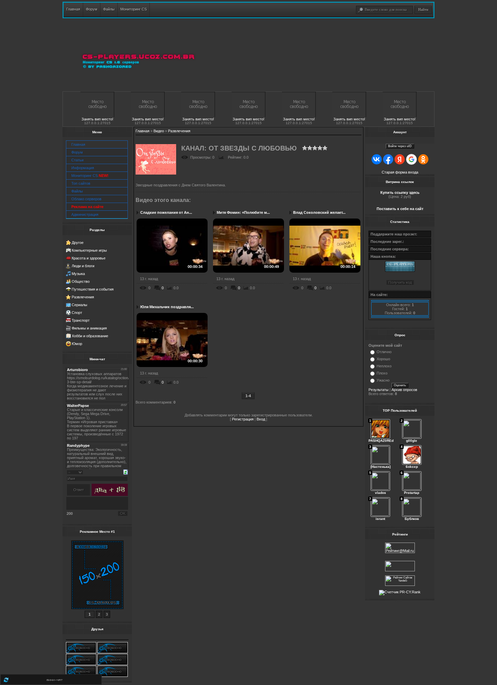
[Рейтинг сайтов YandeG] (400, 585)
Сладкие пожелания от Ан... (166, 212)
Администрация (84, 214)
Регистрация (243, 419)
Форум (77, 152)
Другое (78, 243)
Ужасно (383, 380)
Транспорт (81, 320)
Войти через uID (400, 146)
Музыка (78, 274)
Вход (261, 419)
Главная (78, 144)
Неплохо (384, 366)
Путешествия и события (93, 289)
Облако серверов (86, 199)
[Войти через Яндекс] (400, 159)
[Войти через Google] (411, 159)
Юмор (77, 344)
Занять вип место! (97, 119)
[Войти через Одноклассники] (423, 159)
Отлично (384, 352)
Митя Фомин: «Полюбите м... (243, 212)
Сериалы (79, 305)
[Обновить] (125, 472)
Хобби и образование (90, 336)
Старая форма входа (400, 172)
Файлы (77, 191)
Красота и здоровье (88, 258)
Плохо (382, 373)
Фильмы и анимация (89, 328)
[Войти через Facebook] (388, 159)
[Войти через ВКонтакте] (377, 159)
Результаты (378, 390)
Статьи (77, 160)
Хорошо (383, 359)
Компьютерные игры (89, 250)
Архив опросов (404, 390)
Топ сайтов (80, 183)
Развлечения (83, 297)
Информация (82, 168)
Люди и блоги (83, 266)
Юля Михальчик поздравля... (167, 307)
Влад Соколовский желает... (319, 212)
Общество (81, 281)
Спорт (77, 313)
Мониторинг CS (90, 176)
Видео (158, 131)
